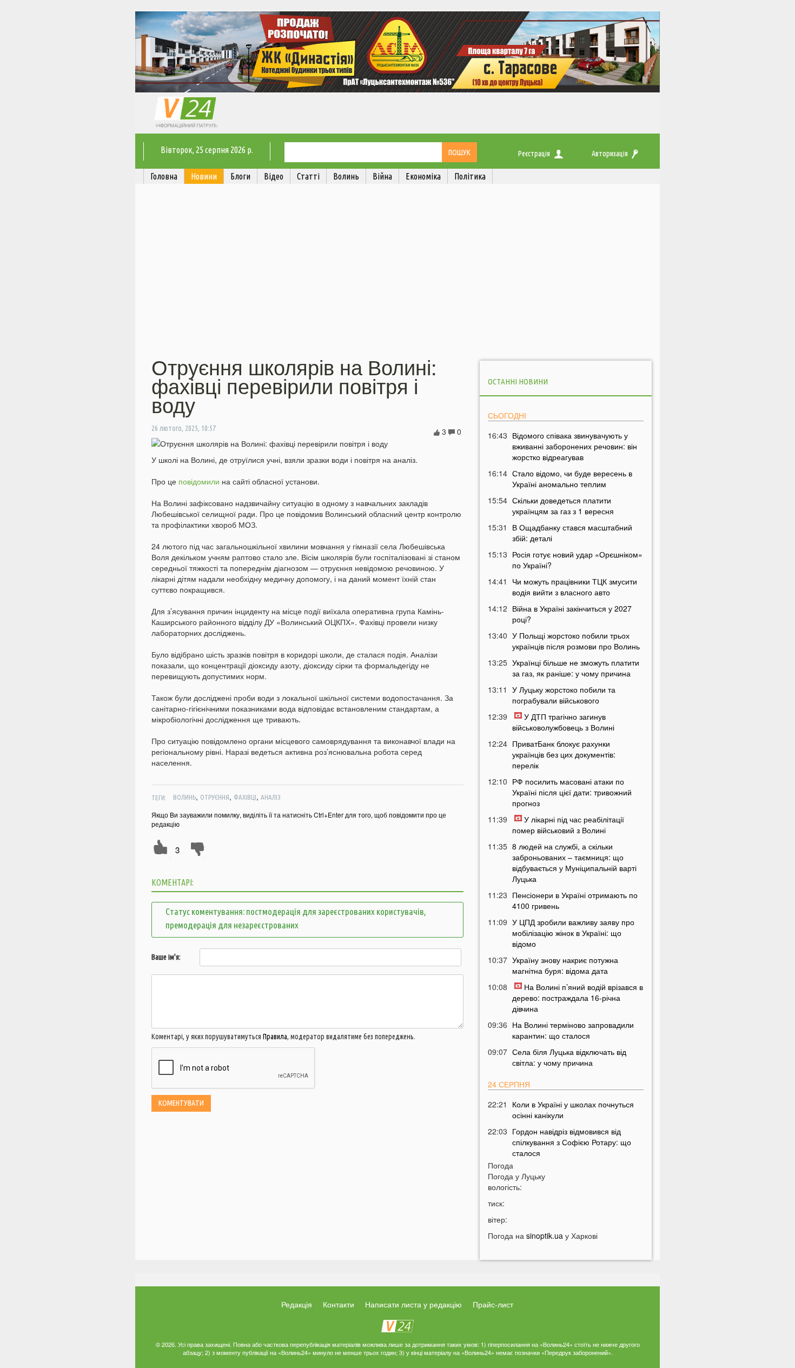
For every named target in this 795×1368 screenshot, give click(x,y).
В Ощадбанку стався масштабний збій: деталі (572, 532)
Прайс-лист (493, 1304)
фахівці (245, 797)
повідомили (199, 481)
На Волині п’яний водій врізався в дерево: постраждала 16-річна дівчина (577, 997)
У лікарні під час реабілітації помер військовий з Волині (568, 824)
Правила (275, 1036)
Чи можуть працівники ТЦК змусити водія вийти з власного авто (574, 586)
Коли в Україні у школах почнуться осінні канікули (573, 1109)
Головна (163, 176)
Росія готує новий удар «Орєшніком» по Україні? (577, 559)
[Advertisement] (397, 272)
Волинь (184, 797)
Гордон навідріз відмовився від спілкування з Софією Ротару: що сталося (571, 1142)
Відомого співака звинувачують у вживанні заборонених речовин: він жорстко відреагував (574, 446)
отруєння (214, 797)
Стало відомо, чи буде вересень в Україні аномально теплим (572, 478)
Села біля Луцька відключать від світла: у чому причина (569, 1057)
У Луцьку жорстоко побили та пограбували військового (563, 695)
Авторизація (610, 153)
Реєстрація (534, 153)
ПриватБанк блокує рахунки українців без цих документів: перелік (563, 754)
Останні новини (518, 381)
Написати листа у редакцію (413, 1304)
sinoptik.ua (544, 1235)
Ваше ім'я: (166, 957)
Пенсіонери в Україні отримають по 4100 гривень (575, 900)
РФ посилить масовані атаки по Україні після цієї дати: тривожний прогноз (572, 792)
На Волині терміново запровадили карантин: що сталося (573, 1030)
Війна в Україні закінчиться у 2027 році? (572, 614)
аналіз (271, 797)
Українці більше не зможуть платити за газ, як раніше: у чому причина (575, 668)
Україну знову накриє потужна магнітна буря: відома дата (565, 965)
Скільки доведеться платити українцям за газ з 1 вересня (563, 505)
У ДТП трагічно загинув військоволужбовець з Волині (563, 722)
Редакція (296, 1304)
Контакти (338, 1304)
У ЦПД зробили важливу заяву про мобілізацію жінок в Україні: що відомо (573, 933)
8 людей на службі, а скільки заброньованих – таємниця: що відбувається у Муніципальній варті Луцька (574, 862)
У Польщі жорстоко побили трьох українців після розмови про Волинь (576, 641)
